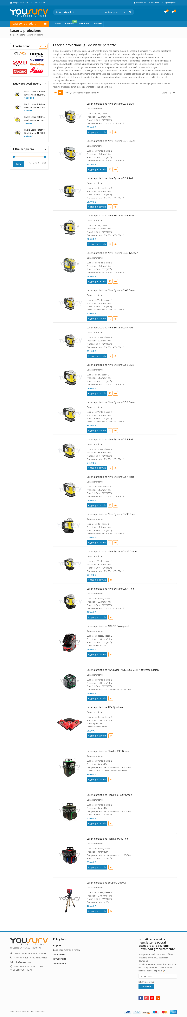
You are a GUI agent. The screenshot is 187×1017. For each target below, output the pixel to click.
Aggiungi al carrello (97, 132)
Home (58, 23)
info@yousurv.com (23, 962)
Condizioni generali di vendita (66, 950)
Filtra (18, 164)
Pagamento (58, 945)
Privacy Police (59, 958)
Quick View (115, 132)
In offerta (70, 23)
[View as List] (60, 92)
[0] (165, 12)
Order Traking (59, 954)
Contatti (97, 23)
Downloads (83, 23)
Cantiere (21, 34)
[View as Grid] (55, 92)
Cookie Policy (59, 963)
